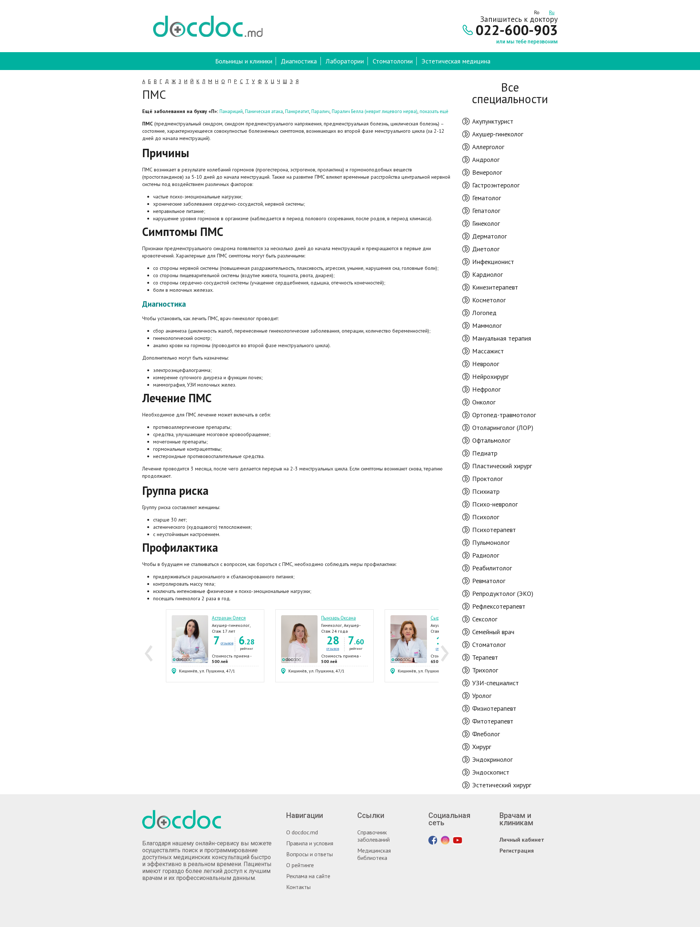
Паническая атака (264, 111)
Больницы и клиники (243, 61)
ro (537, 11)
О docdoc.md (302, 832)
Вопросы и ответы (309, 854)
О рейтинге (300, 865)
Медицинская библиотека (374, 854)
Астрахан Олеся (229, 618)
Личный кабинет (521, 839)
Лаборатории (345, 61)
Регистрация (516, 850)
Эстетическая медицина (455, 61)
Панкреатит (297, 111)
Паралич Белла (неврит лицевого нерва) (374, 111)
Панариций (231, 111)
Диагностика (299, 61)
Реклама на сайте (308, 876)
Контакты (298, 887)
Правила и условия (309, 843)
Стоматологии (393, 61)
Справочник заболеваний (373, 836)
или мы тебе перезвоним (527, 41)
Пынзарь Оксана (338, 618)
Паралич (320, 111)
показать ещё (434, 111)
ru (552, 11)
